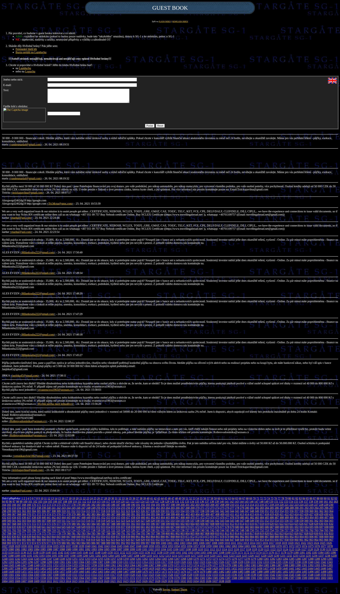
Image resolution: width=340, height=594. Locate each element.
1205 (117, 555)
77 (279, 498)
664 (158, 527)
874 (202, 536)
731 (157, 530)
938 (187, 539)
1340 (310, 562)
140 (222, 501)
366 (9, 514)
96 (10, 501)
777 (54, 533)
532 (167, 520)
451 (98, 517)
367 (14, 514)
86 (311, 498)
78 (282, 498)
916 (78, 539)
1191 (29, 555)
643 (54, 527)
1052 (164, 546)
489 (287, 517)
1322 (196, 562)
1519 (126, 574)
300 (14, 511)
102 (35, 501)
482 (252, 517)
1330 (247, 562)
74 (268, 498)
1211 (155, 555)
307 (49, 511)
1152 (122, 552)
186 (113, 504)
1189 (17, 555)
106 (55, 501)
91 (328, 498)
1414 (119, 568)
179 (78, 504)
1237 (321, 555)
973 (29, 542)
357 (296, 511)
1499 (330, 571)
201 (187, 504)
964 (316, 539)
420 (276, 514)
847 (68, 536)
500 (9, 520)
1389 (291, 565)
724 (123, 530)
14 (56, 498)
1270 (196, 558)
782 (78, 533)
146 (251, 501)
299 (9, 511)
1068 (266, 546)
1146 (85, 552)
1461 (87, 571)
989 (108, 542)
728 (143, 530)
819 (262, 533)
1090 (75, 549)
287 (282, 507)
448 (83, 517)
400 (177, 514)
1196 (60, 555)
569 (19, 523)
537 (192, 520)
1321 (189, 562)
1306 (94, 562)
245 (73, 507)
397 (163, 514)
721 (108, 530)
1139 (42, 552)
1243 (24, 558)
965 (321, 539)
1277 (240, 558)
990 (113, 542)
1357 (87, 565)
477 (227, 517)
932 (157, 539)
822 (276, 533)
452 (103, 517)
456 (123, 517)
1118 (248, 549)
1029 (17, 546)
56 (204, 498)
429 (321, 514)
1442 (298, 568)
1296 (30, 562)
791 (123, 533)
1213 (168, 555)
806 (197, 533)
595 (148, 523)
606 (202, 523)
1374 (196, 565)
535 (182, 520)
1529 (189, 574)
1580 (183, 577)
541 (212, 520)
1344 (5, 565)
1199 (79, 555)
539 (202, 520)
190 (133, 504)
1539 (253, 574)
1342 (323, 562)
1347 (24, 565)
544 (227, 520)
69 (250, 498)
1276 (234, 558)
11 (45, 498)
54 (197, 498)
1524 (157, 574)
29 (109, 498)
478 (232, 517)
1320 (183, 562)
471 (197, 517)
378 (68, 514)
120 (122, 501)
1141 (54, 552)
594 (143, 523)
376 (58, 514)
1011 (233, 542)
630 (321, 523)
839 (29, 536)
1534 (221, 574)
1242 (17, 558)
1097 (119, 549)
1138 (35, 552)
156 (301, 501)
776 (49, 533)
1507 (49, 574)
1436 (259, 568)
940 (197, 539)
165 (9, 504)
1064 (240, 546)
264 (168, 507)
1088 (62, 549)
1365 (138, 565)
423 (291, 514)
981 (68, 542)
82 (296, 498)
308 (54, 511)
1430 (221, 568)
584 (93, 523)
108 (65, 501)
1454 (43, 571)
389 (123, 514)
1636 (208, 581)
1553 (11, 577)
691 (292, 527)
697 (321, 527)
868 (173, 536)
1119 (254, 549)
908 (39, 539)
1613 (62, 581)
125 (147, 501)
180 (83, 504)
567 (9, 523)
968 (4, 542)
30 (112, 498)
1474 (170, 571)
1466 (119, 571)
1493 (291, 571)
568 (14, 523)
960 (296, 539)
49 (179, 498)
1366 (145, 565)
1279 (253, 558)
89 (321, 498)
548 (247, 520)
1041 (94, 546)
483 (257, 517)
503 (24, 520)
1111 (206, 549)
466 (173, 517)
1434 (247, 568)
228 (321, 504)
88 (318, 498)
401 (182, 514)
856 (113, 536)
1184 (321, 552)
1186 (333, 552)
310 (63, 511)
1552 (5, 577)
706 (34, 530)
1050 (151, 546)
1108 (188, 549)
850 (83, 536)
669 (182, 527)
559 (301, 520)
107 (60, 501)
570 (24, 523)
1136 (23, 552)
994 (133, 542)
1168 (221, 552)
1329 (240, 562)
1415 (126, 568)
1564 (81, 577)
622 (281, 523)
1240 (5, 558)
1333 (266, 562)
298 (4, 511)
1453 (36, 571)
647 (73, 527)
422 (286, 514)
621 (276, 523)
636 (19, 527)
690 (287, 527)
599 (168, 523)
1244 (30, 558)
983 (78, 542)
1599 (304, 577)
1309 (113, 562)
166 (14, 504)
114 (94, 501)
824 (286, 533)
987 (98, 542)
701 (9, 530)
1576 (158, 577)
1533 (215, 574)
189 (128, 504)
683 (252, 527)
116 (103, 501)
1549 (317, 574)
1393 (317, 565)
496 (321, 517)
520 (108, 520)
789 (113, 533)
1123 (279, 549)
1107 (182, 549)
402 (187, 514)
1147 (91, 552)
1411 (100, 568)
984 (83, 542)
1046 (126, 546)
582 (83, 523)
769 (14, 533)
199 (177, 504)
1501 (11, 574)
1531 (202, 574)
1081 (17, 549)
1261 (138, 558)
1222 (225, 555)
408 (217, 514)
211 (237, 504)
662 (148, 527)
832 (326, 533)
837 (19, 536)
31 (116, 498)
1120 (260, 549)
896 (311, 536)
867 (168, 536)
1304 (81, 562)
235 (24, 507)
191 (138, 504)
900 (331, 536)
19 (73, 498)
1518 (119, 574)
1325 (215, 562)
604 (192, 523)
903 (14, 539)
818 (257, 533)
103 (40, 501)
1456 (56, 571)
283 (262, 507)
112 (84, 501)
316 (93, 511)
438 (34, 517)
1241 (11, 558)
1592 (260, 577)
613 (237, 523)
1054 (177, 546)
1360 (107, 565)
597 (158, 523)
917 (83, 539)
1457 (62, 571)
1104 (163, 549)
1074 (304, 546)
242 (58, 507)
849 (78, 536)
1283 (279, 558)
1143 (66, 552)
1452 (30, 571)
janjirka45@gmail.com (25, 375)
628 (311, 523)
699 (331, 527)
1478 (196, 571)
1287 (304, 558)
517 (93, 520)
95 (6, 501)
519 (103, 520)
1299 (49, 562)
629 (316, 523)
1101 (145, 549)
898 (321, 536)
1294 (17, 562)
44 (162, 498)
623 (286, 523)
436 (24, 517)
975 (39, 542)
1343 (330, 562)
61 (222, 498)
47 (172, 498)
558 (296, 520)
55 (201, 498)
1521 (138, 574)
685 (262, 527)
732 (162, 530)
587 (108, 523)
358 (301, 511)
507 (44, 520)
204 (202, 504)
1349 (36, 565)
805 (192, 533)
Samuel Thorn (179, 589)
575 (49, 523)
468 (182, 517)
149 (266, 501)
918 (88, 539)
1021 (297, 542)
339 (207, 511)
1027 (5, 546)
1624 (132, 581)
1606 (17, 581)
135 (197, 501)
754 (272, 530)
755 (276, 530)
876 (212, 536)
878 (222, 536)
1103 (157, 549)
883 (247, 536)
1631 (177, 581)
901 (4, 539)
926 (128, 539)
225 (306, 504)
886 (262, 536)
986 (93, 542)
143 (236, 501)
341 (217, 511)
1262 (145, 558)
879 (227, 536)
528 (148, 520)
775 (44, 533)
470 (192, 517)
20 (77, 498)
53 (194, 498)
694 (306, 527)
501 (14, 520)
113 (89, 501)
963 (311, 539)
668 (177, 527)
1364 (132, 565)
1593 (266, 577)
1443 (304, 568)
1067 (260, 546)
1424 (183, 568)
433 (9, 517)
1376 (209, 565)
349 (257, 511)
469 (187, 517)
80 (289, 498)
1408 (81, 568)
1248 (56, 558)
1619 (100, 581)
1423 (177, 568)
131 (177, 501)
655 (113, 527)
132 (182, 501)
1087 (56, 549)
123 (137, 501)
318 (103, 511)
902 (9, 539)
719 (98, 530)
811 (222, 533)
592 (133, 523)
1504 (30, 574)
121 (127, 501)
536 (187, 520)
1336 (285, 562)
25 (95, 498)
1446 (323, 568)
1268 (183, 558)
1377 (215, 565)
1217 (193, 555)
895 (306, 536)
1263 (151, 558)
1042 (100, 546)
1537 (240, 574)
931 (153, 539)
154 (291, 501)
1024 (316, 542)
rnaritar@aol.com (21, 217)
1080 (11, 549)
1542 (272, 574)
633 (4, 527)
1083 (30, 549)
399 (173, 514)
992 (123, 542)
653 (103, 527)
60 (218, 498)
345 (237, 511)
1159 (166, 552)
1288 (311, 558)
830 (316, 533)
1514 (94, 574)
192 (143, 504)
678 (227, 527)
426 (306, 514)
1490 (272, 571)
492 (301, 517)
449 (88, 517)
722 (113, 530)
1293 (11, 562)
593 (138, 523)
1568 (107, 577)
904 (19, 539)
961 (301, 539)
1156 (147, 552)
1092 (87, 549)
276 (227, 507)
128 (162, 501)
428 (316, 514)
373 (44, 514)
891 (287, 536)
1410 (94, 568)
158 (311, 501)
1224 (238, 555)
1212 (162, 555)
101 (30, 501)
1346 (17, 565)
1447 (330, 568)
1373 (189, 565)
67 (243, 498)
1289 (317, 558)
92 (332, 498)
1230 (276, 555)
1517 (113, 574)
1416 (132, 568)
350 (262, 511)
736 (182, 530)
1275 (228, 558)
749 (247, 530)
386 (108, 514)
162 (331, 501)
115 (99, 501)
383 (93, 514)
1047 (132, 546)
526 (138, 520)
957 (281, 539)
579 (68, 523)
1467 (126, 571)
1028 (11, 546)
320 (113, 511)
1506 (43, 574)
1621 (113, 581)
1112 (212, 549)
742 (212, 530)
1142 (60, 552)
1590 (247, 577)
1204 (111, 555)
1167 (215, 552)
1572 (132, 577)
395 (153, 514)
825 (291, 533)
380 (78, 514)
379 (73, 514)
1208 (136, 555)
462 (153, 517)
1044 (113, 546)
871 (187, 536)
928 (138, 539)
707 (39, 530)
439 (39, 517)
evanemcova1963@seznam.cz (55, 389)
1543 (279, 574)
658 (128, 527)
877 (217, 536)
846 (63, 536)
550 (257, 520)
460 (143, 517)
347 (247, 511)
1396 (5, 568)
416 (257, 514)
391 (133, 514)
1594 (272, 577)
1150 (110, 552)
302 (24, 511)
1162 (184, 552)
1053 (170, 546)
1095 (107, 549)
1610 (43, 581)
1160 (172, 552)
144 (241, 501)
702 (14, 530)
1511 (75, 574)
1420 (157, 568)
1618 (94, 581)
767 (4, 533)
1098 (126, 549)
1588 (234, 577)
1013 (246, 542)
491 (296, 517)
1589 (240, 577)
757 (286, 530)
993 (128, 542)
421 (281, 514)
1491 (279, 571)
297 (331, 507)
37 (137, 498)
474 (212, 517)
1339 (304, 562)
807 (202, 533)
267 (182, 507)
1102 (151, 549)
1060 (215, 546)
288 (287, 507)
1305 (87, 562)
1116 (236, 549)
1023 (310, 542)
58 (211, 498)
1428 (208, 568)
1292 (5, 562)
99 (21, 501)
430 (326, 514)
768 (9, 533)
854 (103, 536)
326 (143, 511)
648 (78, 527)
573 (39, 523)
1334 (272, 562)
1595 (279, 577)
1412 (106, 568)
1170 (234, 552)
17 (66, 498)
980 (63, 542)
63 (229, 498)
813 (232, 533)
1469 (138, 571)
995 (138, 542)
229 (326, 504)
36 (133, 498)
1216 (187, 555)
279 (242, 507)
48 (176, 498)
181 (88, 504)
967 (331, 539)
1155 (141, 552)
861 (138, 536)
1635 (202, 581)
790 (118, 533)
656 (118, 527)
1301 (62, 562)
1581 (189, 577)
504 (29, 520)
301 (19, 511)
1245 (36, 558)
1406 (68, 568)
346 (242, 511)
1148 (97, 552)
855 (108, 536)
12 (48, 498)
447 (78, 517)
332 (172, 511)
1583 (202, 577)
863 (148, 536)
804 (187, 533)
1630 (170, 581)
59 (215, 498)
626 (301, 523)
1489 (266, 571)
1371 (177, 565)
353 (276, 511)
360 (311, 511)
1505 (36, 574)
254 (118, 507)
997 (148, 542)
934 (167, 539)
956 (276, 539)
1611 (49, 581)
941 (202, 539)
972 (24, 542)
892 (292, 536)
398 (168, 514)
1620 (106, 581)
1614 (68, 581)
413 (242, 514)
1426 (196, 568)
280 (247, 507)
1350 (43, 565)
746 (232, 530)
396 (158, 514)
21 (80, 498)
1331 (253, 562)
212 (242, 504)
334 (182, 511)
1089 (68, 549)
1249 (62, 558)
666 (168, 527)
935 (172, 539)
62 (226, 498)
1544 (285, 574)
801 (173, 533)
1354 (68, 565)
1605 (11, 581)
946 (227, 539)
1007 (208, 542)
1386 (272, 565)
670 (187, 527)
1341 (317, 562)
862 (143, 536)
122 (132, 501)
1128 (310, 549)
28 (105, 498)
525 (133, 520)
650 (88, 527)
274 (217, 507)
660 (138, 527)
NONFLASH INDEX (180, 21)
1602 (323, 577)
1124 (285, 549)
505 (34, 520)
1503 (24, 574)
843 (49, 536)
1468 (132, 571)
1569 (113, 577)
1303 (75, 562)
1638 (221, 581)
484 (262, 517)
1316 (157, 562)
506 (39, 520)
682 (247, 527)
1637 (215, 581)
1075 (311, 546)
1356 (81, 565)
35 (130, 498)
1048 (138, 546)
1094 (100, 549)
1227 (257, 555)
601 (177, 523)
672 (197, 527)
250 (98, 507)
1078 (330, 546)
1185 (327, 552)
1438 (272, 568)
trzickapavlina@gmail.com (27, 192)
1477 (189, 571)
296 (326, 507)
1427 (202, 568)
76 (275, 498)
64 (233, 498)
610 (222, 523)
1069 (272, 546)
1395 (330, 565)
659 (133, 527)
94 (3, 501)
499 (4, 520)
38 (141, 498)
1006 (202, 542)
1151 (116, 552)
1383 (253, 565)
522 (118, 520)
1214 (174, 555)
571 (29, 523)
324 (133, 511)
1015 (259, 542)
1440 (285, 568)
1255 (100, 558)
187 (118, 504)
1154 (135, 552)
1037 (68, 546)
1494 (298, 571)
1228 (264, 555)
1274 (221, 558)
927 (133, 539)
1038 (75, 546)
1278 (247, 558)
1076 (317, 546)
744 (222, 530)
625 (296, 523)
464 (163, 517)
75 (272, 498)
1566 (94, 577)
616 (252, 523)
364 (331, 511)
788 (108, 533)
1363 (126, 565)
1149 (104, 552)
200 (182, 504)
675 (212, 527)
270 (197, 507)
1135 (17, 552)
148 (261, 501)
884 (252, 536)
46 (169, 498)
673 (202, 527)
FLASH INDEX (165, 21)
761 (306, 530)
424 (296, 514)
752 (262, 530)
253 (113, 507)
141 (227, 501)
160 (321, 501)
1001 (170, 542)
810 (217, 533)
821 (272, 533)
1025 (322, 542)
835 (9, 536)
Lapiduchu (25, 68)
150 (271, 501)
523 (123, 520)
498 (331, 517)
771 (24, 533)
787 (103, 533)
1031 (30, 546)
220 (281, 504)
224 (301, 504)
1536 (234, 574)
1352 (56, 565)
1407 (75, 568)
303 (29, 511)
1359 (100, 565)
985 (88, 542)
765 (326, 530)
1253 (87, 558)
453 (108, 517)
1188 (11, 555)
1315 (151, 562)
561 (311, 520)
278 (237, 507)
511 (63, 520)
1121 (267, 549)
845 (58, 536)
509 (54, 520)
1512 (81, 574)
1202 (98, 555)
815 (242, 533)
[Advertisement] (170, 159)
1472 (158, 571)
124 (142, 501)
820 (267, 533)
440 (44, 517)
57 (208, 498)
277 (232, 507)
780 (68, 533)
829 (311, 533)
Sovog (166, 589)
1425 (189, 568)
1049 (145, 546)
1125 (291, 549)
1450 (17, 571)
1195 (54, 555)
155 (296, 501)
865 (158, 536)
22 (84, 498)
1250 (68, 558)
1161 (178, 552)
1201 (92, 555)
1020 (291, 542)
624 (291, 523)
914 (68, 539)
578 (63, 523)
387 (113, 514)
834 (4, 536)
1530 (196, 574)
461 (148, 517)
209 (227, 504)
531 (162, 520)
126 (152, 501)
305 (39, 511)
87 (314, 498)
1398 (17, 568)
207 (217, 504)
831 (321, 533)
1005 (195, 542)
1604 (5, 581)
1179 (290, 552)
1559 (49, 577)
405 (202, 514)
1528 (183, 574)
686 (267, 527)
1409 (87, 568)
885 (257, 536)
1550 (323, 574)
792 (128, 533)
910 (49, 539)
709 (49, 530)
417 (262, 514)
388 (118, 514)
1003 (182, 542)
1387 (279, 565)
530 (157, 520)
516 (88, 520)
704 (24, 530)
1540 (259, 574)
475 (217, 517)
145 (246, 501)
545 (232, 520)
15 (59, 498)
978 (54, 542)
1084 (36, 549)
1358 (94, 565)
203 (197, 504)
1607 (24, 581)
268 (187, 507)
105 (50, 501)
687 (272, 527)
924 (118, 539)
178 (73, 504)
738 (192, 530)
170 (34, 504)
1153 (128, 552)
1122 (273, 549)
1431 (228, 568)
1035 (56, 546)
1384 (260, 565)
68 (247, 498)
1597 (291, 577)
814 (237, 533)
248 (88, 507)
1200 (85, 555)
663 (153, 527)
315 (88, 511)
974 (34, 542)
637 (24, 527)
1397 (11, 568)
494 (311, 517)
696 (316, 527)
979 (58, 542)
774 (39, 533)
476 (222, 517)
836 (14, 536)
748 (242, 530)
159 (316, 501)
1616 (81, 581)
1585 (215, 577)
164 (4, 504)
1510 (68, 574)
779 (63, 533)
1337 (291, 562)
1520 (132, 574)
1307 (100, 562)
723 (118, 530)
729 (148, 530)
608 (212, 523)
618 (262, 523)
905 (24, 539)
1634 (196, 581)
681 (242, 527)
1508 (56, 574)
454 (113, 517)
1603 (330, 577)
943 (212, 539)
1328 (234, 562)
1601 (317, 577)
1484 (234, 571)
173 (49, 504)
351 (267, 511)
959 (291, 539)
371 (34, 514)
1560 (56, 577)
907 (34, 539)
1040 (87, 546)
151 (276, 501)
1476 (183, 571)
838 (24, 536)
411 (232, 514)
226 (311, 504)
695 (311, 527)
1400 (30, 568)
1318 (170, 562)
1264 (158, 558)
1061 (221, 546)
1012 (240, 542)
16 (63, 498)
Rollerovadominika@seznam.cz (28, 421)
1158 (159, 552)
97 (14, 501)
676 (217, 527)
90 (325, 498)
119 (118, 501)
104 (45, 501)
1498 (323, 571)
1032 (36, 546)
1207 (130, 555)
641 (44, 527)
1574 (145, 577)
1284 (285, 558)
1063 (234, 546)
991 (118, 542)
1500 (5, 574)
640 (39, 527)
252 (108, 507)
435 (19, 517)
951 (252, 539)
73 (265, 498)
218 (272, 504)
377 (63, 514)
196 (163, 504)
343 (227, 511)
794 (138, 533)
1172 (246, 552)
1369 (164, 565)
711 (58, 530)
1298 (43, 562)
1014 (252, 542)
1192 (35, 555)
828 (306, 533)
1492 (285, 571)
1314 (145, 562)
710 (54, 530)
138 (212, 501)
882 (242, 536)
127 (157, 501)
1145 (79, 552)
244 (68, 507)
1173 (252, 552)
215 (257, 504)
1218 (200, 555)
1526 (170, 574)
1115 (230, 549)
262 (158, 507)
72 (261, 498)
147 (256, 501)
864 (153, 536)
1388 (285, 565)
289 (292, 507)
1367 (151, 565)
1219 (206, 555)
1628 (157, 581)
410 (227, 514)
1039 (81, 546)
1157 (153, 552)
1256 (107, 558)
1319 (177, 562)
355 (286, 511)
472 (202, 517)
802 (177, 533)
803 (182, 533)
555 (281, 520)
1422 (170, 568)
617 (257, 523)
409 (222, 514)
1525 (164, 574)
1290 (323, 558)
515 (83, 520)
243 (63, 507)
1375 (202, 565)
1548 (310, 574)
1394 (323, 565)
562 (316, 520)
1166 (209, 552)
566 (4, 523)
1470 (145, 571)
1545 (291, 574)
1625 (138, 581)
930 (148, 539)
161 (326, 501)
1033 (43, 546)
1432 (234, 568)
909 (44, 539)
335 (187, 511)
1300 (56, 562)
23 (87, 498)
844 (54, 536)
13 (52, 498)
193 (148, 504)
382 (88, 514)
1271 (202, 558)
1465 (113, 571)
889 (277, 536)
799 (163, 533)
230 (331, 504)
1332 (259, 562)
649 (83, 527)
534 (177, 520)
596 (153, 523)
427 (311, 514)
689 (282, 527)
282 (257, 507)
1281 (266, 558)
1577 (164, 577)
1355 (75, 565)
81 (293, 498)
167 (19, 504)
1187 (4, 555)
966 (326, 539)
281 (252, 507)
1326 (221, 562)
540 (207, 520)
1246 (43, 558)
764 (321, 530)
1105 (169, 549)
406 (207, 514)
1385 (266, 565)
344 (232, 511)
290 (296, 507)
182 (93, 504)
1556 (30, 577)
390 (128, 514)
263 (163, 507)
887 (267, 536)
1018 (278, 542)
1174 (259, 552)
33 (123, 498)
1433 (240, 568)
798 (158, 533)
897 (316, 536)
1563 (75, 577)
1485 (240, 571)
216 (262, 504)
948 (237, 539)
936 (177, 539)
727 (138, 530)
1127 (304, 549)
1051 (158, 546)
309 (58, 511)
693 (301, 527)
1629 (164, 581)
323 (128, 511)
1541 (266, 574)
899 (326, 536)
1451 (24, 571)
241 (54, 507)
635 (14, 527)
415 (252, 514)
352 (272, 511)
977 (49, 542)
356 (291, 511)
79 (286, 498)
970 (14, 542)
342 (222, 511)
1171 (240, 552)
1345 (11, 565)
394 (148, 514)
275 (222, 507)
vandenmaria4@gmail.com (25, 144)
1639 (228, 581)
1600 (311, 577)
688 (277, 527)
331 (167, 511)
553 (272, 520)
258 (138, 507)
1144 (73, 552)
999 (158, 542)
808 (207, 533)
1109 (194, 549)
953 (262, 539)
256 (128, 507)
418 (267, 514)
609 (217, 523)
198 (173, 504)
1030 (24, 546)
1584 (209, 577)
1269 (189, 558)
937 (182, 539)
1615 (75, 581)
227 (316, 504)
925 (123, 539)
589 (118, 523)
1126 (298, 549)
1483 (228, 571)
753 (267, 530)
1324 (208, 562)
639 (34, 527)
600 (173, 523)
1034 (49, 546)
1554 (17, 577)
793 (133, 533)
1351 (49, 565)
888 (272, 536)
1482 (221, 571)
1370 (170, 565)
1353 (62, 565)
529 (153, 520)
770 (19, 533)
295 (321, 507)
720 (103, 530)
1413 (113, 568)
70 (254, 498)
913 (63, 539)
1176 (271, 552)
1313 (138, 562)
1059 (209, 546)
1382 (247, 565)
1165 (203, 552)
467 (177, 517)
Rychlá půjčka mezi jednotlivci (55, 403)
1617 (87, 581)
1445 (317, 568)
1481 (215, 571)
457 (128, 517)
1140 (48, 552)
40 (148, 498)
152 (281, 501)
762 (311, 530)
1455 (49, 571)
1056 (189, 546)
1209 (143, 555)
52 (190, 498)
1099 (132, 549)
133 (187, 501)
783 (83, 533)
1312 (132, 562)
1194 (48, 555)
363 (326, 511)
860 (133, 536)
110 (75, 501)
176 (63, 504)
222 (291, 504)
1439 (279, 568)
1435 (253, 568)
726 (133, 530)
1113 (218, 549)
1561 (62, 577)
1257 (113, 558)
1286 (298, 558)
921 (103, 539)
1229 (270, 555)
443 (58, 517)
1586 (221, 577)
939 (192, 539)
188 (123, 504)
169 (29, 504)
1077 (323, 546)
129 (167, 501)
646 (68, 527)
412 (237, 514)
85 (307, 498)
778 (58, 533)
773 (34, 533)
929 (143, 539)
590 (123, 523)
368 (19, 514)
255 (123, 507)
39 (144, 498)
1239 (334, 555)
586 (103, 523)
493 (306, 517)
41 (151, 498)
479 (237, 517)
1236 (315, 555)
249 (93, 507)
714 (73, 530)
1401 (36, 568)
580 (73, 523)
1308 (107, 562)
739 (197, 530)
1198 (73, 555)
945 (222, 539)
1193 (42, 555)
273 (212, 507)
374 (49, 514)
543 (222, 520)
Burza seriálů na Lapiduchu (31, 52)
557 (291, 520)
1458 (68, 571)
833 (331, 533)
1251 (75, 558)
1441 (291, 568)
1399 (24, 568)
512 (68, 520)
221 (286, 504)
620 (272, 523)
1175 (265, 552)
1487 (253, 571)
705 (29, 530)
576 (54, 523)
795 (143, 533)
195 (158, 504)
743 (217, 530)
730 (153, 530)
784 (88, 533)
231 (4, 507)
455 (118, 517)
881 (237, 536)
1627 (151, 581)
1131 (329, 549)
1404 (56, 568)
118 (113, 501)
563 (321, 520)
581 (78, 523)
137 (207, 501)
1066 (253, 546)
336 (192, 511)
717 (88, 530)
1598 (298, 577)
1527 (177, 574)
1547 (304, 574)
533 (172, 520)
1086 (49, 549)
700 (4, 530)
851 (88, 536)
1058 (202, 546)
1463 (100, 571)
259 (143, 507)
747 (237, 530)
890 (282, 536)
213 (247, 504)
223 (296, 504)
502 (19, 520)
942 (207, 539)
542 (217, 520)
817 (252, 533)
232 (9, 507)
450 (93, 517)
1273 (215, 558)
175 (58, 504)
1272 (209, 558)
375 (54, 514)
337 (197, 511)
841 (39, 536)
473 (207, 517)
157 (306, 501)
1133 (4, 552)
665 (163, 527)
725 (128, 530)
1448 (5, 571)
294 (316, 507)
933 (162, 539)
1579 (177, 577)
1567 (100, 577)
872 (192, 536)
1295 (24, 562)
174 (54, 504)
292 (306, 507)
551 (262, 520)
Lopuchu (30, 71)
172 (44, 504)
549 (252, 520)
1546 (298, 574)
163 (336, 501)
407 (212, 514)
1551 (330, 574)
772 (29, 533)
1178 (283, 552)
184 (103, 504)
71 (257, 498)
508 (49, 520)
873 (197, 536)
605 (197, 523)
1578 (170, 577)
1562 (68, 577)
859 (128, 536)
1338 (298, 562)
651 (93, 527)
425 (301, 514)
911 (54, 539)
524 (128, 520)
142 (232, 501)
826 (296, 533)
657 (123, 527)
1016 (265, 542)
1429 (215, 568)
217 (267, 504)
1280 (260, 558)
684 (257, 527)
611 (227, 523)
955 (272, 539)
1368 (158, 565)
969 (9, 542)
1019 (284, 542)
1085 (43, 549)
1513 (87, 574)
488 (282, 517)
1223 (232, 555)
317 (98, 511)
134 (192, 501)
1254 (94, 558)
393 (143, 514)
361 (316, 511)
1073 (298, 546)
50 (183, 498)
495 (316, 517)
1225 (244, 555)
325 (138, 511)
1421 (164, 568)
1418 (145, 568)
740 (202, 530)
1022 (303, 542)
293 (311, 507)
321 (118, 511)
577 (58, 523)
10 (42, 498)
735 (177, 530)
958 (286, 539)
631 (326, 523)
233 (14, 507)
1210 (149, 555)
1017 (271, 542)
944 (217, 539)
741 (207, 530)
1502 (17, 574)
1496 (311, 571)
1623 (126, 581)
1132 (335, 549)
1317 (164, 562)
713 (68, 530)
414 (247, 514)
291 (301, 507)
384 (98, 514)
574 (44, 523)
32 (119, 498)
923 (113, 539)
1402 (43, 568)
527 (143, 520)
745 (227, 530)
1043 (107, 546)
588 (113, 523)
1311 (126, 562)
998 (153, 542)
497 (326, 517)
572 (34, 523)
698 (326, 527)
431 (331, 514)
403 (192, 514)
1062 (228, 546)
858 (123, 536)
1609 (36, 581)
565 (331, 520)
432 (4, 517)
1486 (247, 571)
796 (148, 533)
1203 (104, 555)
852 (93, 536)
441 (49, 517)
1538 (247, 574)
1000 (163, 542)
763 (316, 530)
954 (267, 539)
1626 (145, 581)
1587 (228, 577)
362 (321, 511)
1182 (308, 552)
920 (98, 539)
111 (79, 501)
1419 (151, 568)
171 (39, 504)
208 (222, 504)
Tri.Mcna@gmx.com (60, 203)
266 (177, 507)
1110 (200, 549)
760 (301, 530)
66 (240, 498)
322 (123, 511)
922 (108, 539)
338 (202, 511)
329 (157, 511)
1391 (304, 565)
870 (182, 536)
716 (83, 530)
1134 (11, 552)
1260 (132, 558)
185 (108, 504)
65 (236, 498)
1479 (202, 571)
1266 (170, 558)
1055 (183, 546)
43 (158, 498)
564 (326, 520)
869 (177, 536)
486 (272, 517)
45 (165, 498)
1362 (119, 565)
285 (272, 507)
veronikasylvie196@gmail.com (31, 455)
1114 (224, 549)
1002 (176, 542)
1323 (202, 562)
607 (207, 523)
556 (286, 520)
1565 (87, 577)
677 (222, 527)
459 (138, 517)
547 (242, 520)
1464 (107, 571)
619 (267, 523)
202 (192, 504)
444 (63, 517)
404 (197, 514)
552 (267, 520)
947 (232, 539)
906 (29, 539)
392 (138, 514)
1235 (308, 555)
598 (163, 523)
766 (331, 530)
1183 (314, 552)
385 (103, 514)
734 (172, 530)
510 (58, 520)
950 (247, 539)
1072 (291, 546)
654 (108, 527)
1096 (113, 549)
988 (103, 542)
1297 (36, 562)
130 (172, 501)
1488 (260, 571)
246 (78, 507)
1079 (5, 549)
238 (39, 507)
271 (202, 507)
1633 (189, 581)
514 (78, 520)
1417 (138, 568)
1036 (62, 546)
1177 (277, 552)
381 (83, 514)
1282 (272, 558)
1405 (62, 568)
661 (143, 527)
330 (162, 511)
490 (292, 517)
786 (98, 533)
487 (277, 517)
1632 (183, 581)
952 (257, 539)
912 (58, 539)
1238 (327, 555)
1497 (317, 571)
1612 (55, 581)
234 (19, 507)
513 (73, 520)
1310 (119, 562)
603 (187, 523)
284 (267, 507)
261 (153, 507)
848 (73, 536)
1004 (189, 542)
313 (78, 511)
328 (153, 511)
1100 (138, 549)
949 (242, 539)
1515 (100, 574)
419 (272, 514)
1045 (119, 546)
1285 (291, 558)
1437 (266, 568)
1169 (228, 552)
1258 (119, 558)
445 (68, 517)
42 (155, 498)
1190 (23, 555)
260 (148, 507)
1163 (190, 552)
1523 (151, 574)
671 (192, 527)
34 (126, 498)
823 (281, 533)
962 (306, 539)
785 (93, 533)
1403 (49, 568)
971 (19, 542)
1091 (81, 549)
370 (29, 514)
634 (9, 527)
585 (98, 523)
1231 (283, 555)
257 (133, 507)
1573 (138, 577)
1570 (119, 577)
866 (163, 536)
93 (335, 498)
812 (227, 533)
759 (296, 530)
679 (232, 527)
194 (153, 504)
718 (93, 530)
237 (34, 507)
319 (108, 511)
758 (291, 530)
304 (34, 511)
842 (44, 536)
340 (212, 511)
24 (91, 498)
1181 (302, 552)
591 (128, 523)
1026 (329, 542)
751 (257, 530)
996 (143, 542)
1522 (145, 574)
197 (168, 504)
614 (242, 523)
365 (4, 514)
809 (212, 533)
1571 (126, 577)
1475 (177, 571)
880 (232, 536)
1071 (285, 546)
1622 (119, 581)
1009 (221, 542)
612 (232, 523)
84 (303, 498)
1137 (29, 552)
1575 (151, 577)
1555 (24, 577)
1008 (214, 542)
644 (58, 527)
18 (70, 498)
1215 (181, 555)
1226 (251, 555)
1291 (330, 558)
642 (49, 527)
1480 (209, 571)
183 (98, 504)
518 (98, 520)
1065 (247, 546)
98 (17, 501)
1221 (219, 555)
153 (286, 501)
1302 (68, 562)
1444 (310, 568)
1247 (49, 558)
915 (73, 539)
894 (301, 536)
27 (102, 498)
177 (68, 504)
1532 (208, 574)
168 (24, 504)
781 (73, 533)
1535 (228, 574)
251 (103, 507)
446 (73, 517)
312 (73, 511)
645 (63, 527)
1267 (177, 558)
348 (252, 511)
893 (296, 536)
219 (276, 504)
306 (44, 511)
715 (78, 530)
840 (34, 536)
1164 (197, 552)
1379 (228, 565)
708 (44, 530)
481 (247, 517)
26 (98, 498)
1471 (151, 571)
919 (93, 539)
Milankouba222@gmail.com (38, 252)
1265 (164, 558)
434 (14, 517)
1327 (228, 562)
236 (29, 507)
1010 (227, 542)
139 (217, 501)
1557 (36, 577)
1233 (295, 555)
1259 (126, 558)
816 (247, 533)
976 (44, 542)
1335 (279, 562)
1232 (289, 555)
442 (54, 517)
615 (247, 523)
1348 (30, 565)
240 (49, 507)
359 (306, 511)
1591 (253, 577)
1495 (304, 571)
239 (44, 507)
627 (306, 523)
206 (212, 504)
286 (277, 507)
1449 (11, 571)
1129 (316, 549)
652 (98, 527)
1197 (66, 555)
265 (173, 507)
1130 (322, 549)
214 (252, 504)
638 (29, 527)
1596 (285, 577)
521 (113, 520)
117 (108, 501)
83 (300, 498)
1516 (106, 574)
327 (148, 511)
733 (167, 530)
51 (187, 498)
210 (232, 504)
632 (331, 523)
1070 (279, 546)
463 (158, 517)
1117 (242, 549)
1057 (196, 546)
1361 (113, 565)
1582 (196, 577)
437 (29, 517)
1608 (30, 581)
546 (237, 520)
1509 (62, 574)
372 (39, 514)
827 (301, 533)
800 (168, 533)
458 (133, 517)
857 (118, 536)
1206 (123, 555)
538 (197, 520)
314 (83, 511)
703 (19, 530)
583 (88, 523)
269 (192, 507)
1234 (302, 555)
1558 (43, 577)
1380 (234, 565)
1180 (296, 552)
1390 (298, 565)
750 (252, 530)
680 (237, 527)
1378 (221, 565)
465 (168, 517)
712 (63, 530)
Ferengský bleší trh (26, 49)
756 (281, 530)
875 (207, 536)
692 (296, 527)
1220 (213, 555)
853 (98, 536)
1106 (175, 549)
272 (207, 507)
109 (70, 501)
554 (276, 520)
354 (281, 511)
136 (202, 501)
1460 (81, 571)
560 (306, 520)
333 (177, 511)
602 (182, 523)
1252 (81, 558)
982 (73, 542)
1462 (94, 571)
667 (173, 527)
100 (25, 501)
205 (207, 504)
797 (153, 533)
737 (187, 530)
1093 (94, 549)
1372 (183, 565)
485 (267, 517)
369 (24, 514)
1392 (311, 565)
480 (242, 517)
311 (68, 511)
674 (207, 527)
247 (83, 507)
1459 (75, 571)
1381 (240, 565)
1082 (24, 549)
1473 (164, 571)
